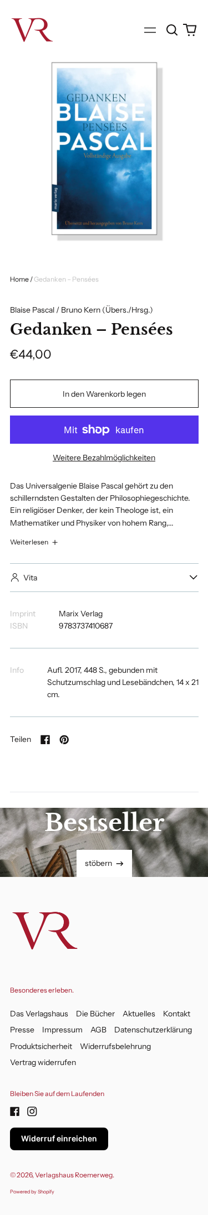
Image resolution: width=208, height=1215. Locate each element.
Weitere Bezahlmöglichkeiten (104, 458)
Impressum (62, 1030)
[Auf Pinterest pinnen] (64, 740)
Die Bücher (95, 1014)
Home (19, 279)
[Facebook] (15, 1112)
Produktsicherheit (41, 1046)
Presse (22, 1030)
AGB (98, 1030)
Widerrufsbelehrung (115, 1046)
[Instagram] (32, 1112)
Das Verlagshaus (39, 1014)
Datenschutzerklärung (153, 1030)
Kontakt (176, 1014)
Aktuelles (139, 1014)
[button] (172, 30)
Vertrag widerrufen (43, 1062)
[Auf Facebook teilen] (45, 740)
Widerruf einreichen (59, 1138)
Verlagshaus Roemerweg (74, 1175)
